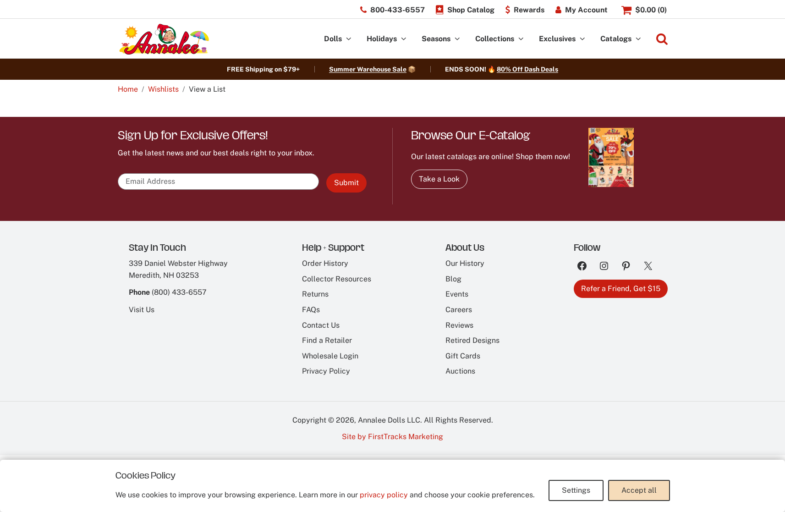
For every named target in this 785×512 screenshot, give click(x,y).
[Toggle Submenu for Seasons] (457, 39)
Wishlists (163, 89)
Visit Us (141, 309)
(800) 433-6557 (179, 292)
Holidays (382, 38)
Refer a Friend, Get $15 (620, 288)
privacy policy (384, 494)
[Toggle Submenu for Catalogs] (638, 39)
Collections (494, 38)
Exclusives (557, 38)
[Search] (662, 39)
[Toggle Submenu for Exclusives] (582, 39)
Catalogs (615, 38)
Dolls (333, 38)
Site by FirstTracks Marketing (392, 436)
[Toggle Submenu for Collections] (521, 39)
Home (128, 89)
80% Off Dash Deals (527, 69)
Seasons (436, 38)
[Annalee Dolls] (163, 39)
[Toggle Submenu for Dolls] (349, 39)
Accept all (639, 490)
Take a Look (439, 179)
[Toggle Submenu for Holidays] (404, 39)
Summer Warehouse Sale (367, 69)
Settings (576, 490)
